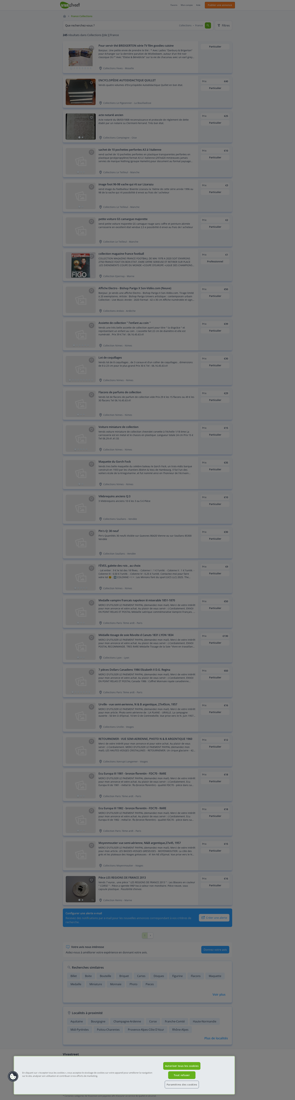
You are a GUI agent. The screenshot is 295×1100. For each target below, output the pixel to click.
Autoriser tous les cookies (182, 1066)
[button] (13, 1076)
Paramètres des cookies (182, 1084)
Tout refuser (182, 1075)
